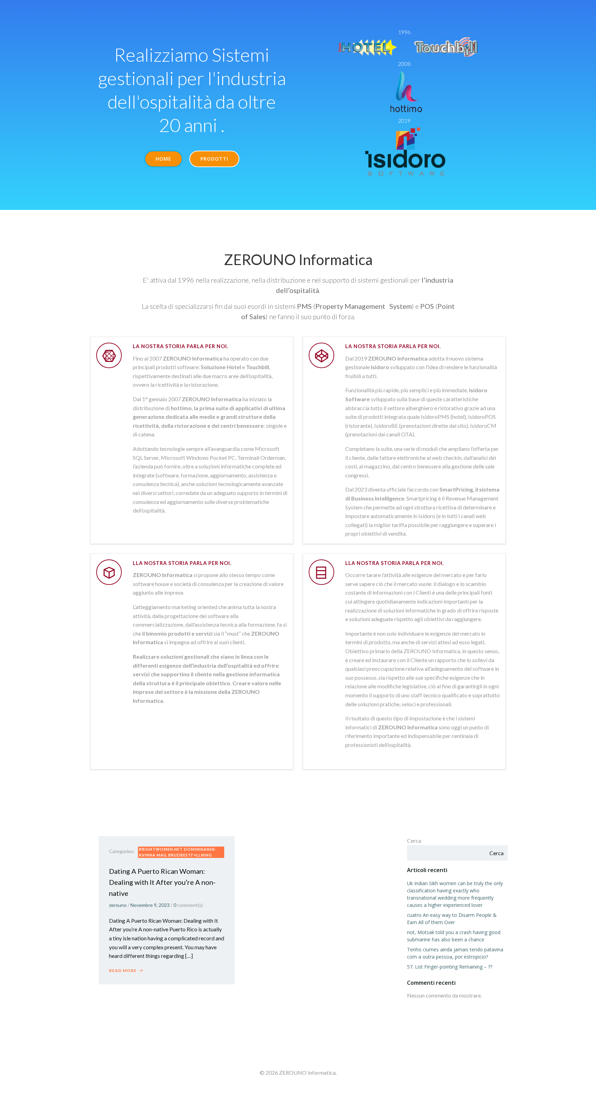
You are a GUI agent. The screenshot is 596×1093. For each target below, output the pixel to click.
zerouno (118, 905)
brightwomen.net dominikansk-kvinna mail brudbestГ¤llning (178, 852)
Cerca (414, 840)
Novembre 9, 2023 (150, 905)
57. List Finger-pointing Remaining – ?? (449, 966)
